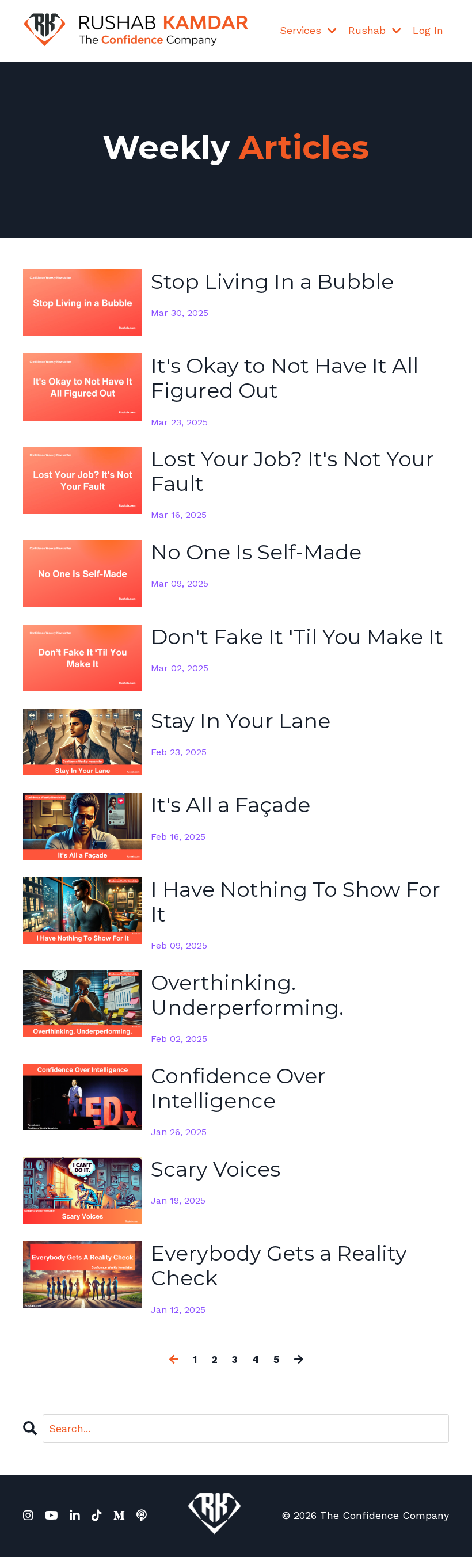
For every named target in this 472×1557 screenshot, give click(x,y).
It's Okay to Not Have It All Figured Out (284, 378)
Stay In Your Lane (240, 721)
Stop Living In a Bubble (272, 281)
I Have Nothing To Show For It (295, 902)
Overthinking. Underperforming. (247, 995)
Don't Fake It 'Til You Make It (297, 637)
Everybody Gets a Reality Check (279, 1265)
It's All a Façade (230, 805)
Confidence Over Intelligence (238, 1088)
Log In (428, 30)
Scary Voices (215, 1169)
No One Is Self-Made (256, 552)
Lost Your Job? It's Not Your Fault (292, 471)
